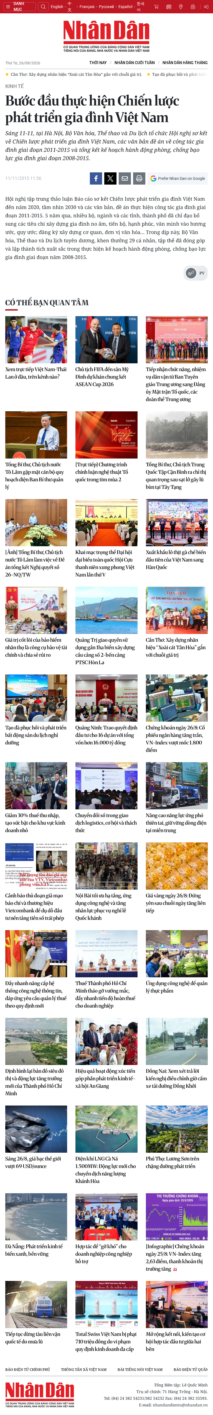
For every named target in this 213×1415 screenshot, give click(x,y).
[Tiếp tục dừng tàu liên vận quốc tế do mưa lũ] (36, 1304)
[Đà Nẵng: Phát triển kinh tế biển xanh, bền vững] (36, 1216)
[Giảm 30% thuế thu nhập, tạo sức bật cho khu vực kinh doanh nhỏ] (36, 785)
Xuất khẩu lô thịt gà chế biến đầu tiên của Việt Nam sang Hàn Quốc (176, 559)
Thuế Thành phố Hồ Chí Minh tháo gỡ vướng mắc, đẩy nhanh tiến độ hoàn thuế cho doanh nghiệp (105, 994)
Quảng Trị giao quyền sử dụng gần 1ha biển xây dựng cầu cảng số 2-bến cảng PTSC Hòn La (105, 651)
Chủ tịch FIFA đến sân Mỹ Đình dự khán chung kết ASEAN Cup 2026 (102, 376)
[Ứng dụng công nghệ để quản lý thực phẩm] (177, 953)
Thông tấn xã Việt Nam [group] (83, 1369)
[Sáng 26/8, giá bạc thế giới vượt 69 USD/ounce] (36, 1129)
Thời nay (98, 63)
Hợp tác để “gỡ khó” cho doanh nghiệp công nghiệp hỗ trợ (103, 1254)
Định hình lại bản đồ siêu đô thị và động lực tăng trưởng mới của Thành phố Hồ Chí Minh (34, 1082)
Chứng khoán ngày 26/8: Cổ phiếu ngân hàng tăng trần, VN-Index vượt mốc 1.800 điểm (175, 738)
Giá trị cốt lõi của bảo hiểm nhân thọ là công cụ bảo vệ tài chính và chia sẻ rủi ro (36, 647)
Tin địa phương (181, 6)
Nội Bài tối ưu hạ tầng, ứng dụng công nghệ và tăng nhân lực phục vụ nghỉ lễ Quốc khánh (103, 906)
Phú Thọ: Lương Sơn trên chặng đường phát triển (172, 1162)
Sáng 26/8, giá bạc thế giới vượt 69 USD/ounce (33, 1162)
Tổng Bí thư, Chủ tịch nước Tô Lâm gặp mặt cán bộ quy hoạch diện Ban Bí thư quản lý (34, 475)
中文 (70, 6)
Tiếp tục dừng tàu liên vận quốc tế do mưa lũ (32, 1338)
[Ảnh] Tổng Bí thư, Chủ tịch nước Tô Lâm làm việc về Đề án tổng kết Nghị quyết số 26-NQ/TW (35, 563)
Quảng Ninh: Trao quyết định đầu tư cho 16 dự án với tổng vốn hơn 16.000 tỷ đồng (106, 735)
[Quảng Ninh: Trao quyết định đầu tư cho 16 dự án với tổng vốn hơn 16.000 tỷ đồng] (106, 698)
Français (87, 6)
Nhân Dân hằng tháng (185, 63)
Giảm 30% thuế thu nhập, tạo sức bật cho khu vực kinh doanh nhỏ (35, 823)
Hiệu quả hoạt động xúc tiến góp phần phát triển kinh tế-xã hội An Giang (105, 1078)
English (57, 6)
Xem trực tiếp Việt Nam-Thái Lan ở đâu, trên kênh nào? (36, 373)
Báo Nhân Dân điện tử (106, 36)
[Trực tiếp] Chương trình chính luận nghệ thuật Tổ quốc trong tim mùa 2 (101, 472)
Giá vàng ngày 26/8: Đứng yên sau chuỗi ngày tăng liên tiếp (176, 903)
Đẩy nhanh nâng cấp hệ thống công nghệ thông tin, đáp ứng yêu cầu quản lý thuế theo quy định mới (36, 994)
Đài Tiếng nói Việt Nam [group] (140, 1369)
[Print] (139, 178)
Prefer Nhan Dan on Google (181, 178)
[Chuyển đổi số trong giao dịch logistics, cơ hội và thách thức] (106, 785)
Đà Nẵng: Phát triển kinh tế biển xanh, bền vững (34, 1250)
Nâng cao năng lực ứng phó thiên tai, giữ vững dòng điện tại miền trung (176, 823)
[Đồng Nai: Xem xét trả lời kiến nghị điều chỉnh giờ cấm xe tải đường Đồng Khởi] (177, 1041)
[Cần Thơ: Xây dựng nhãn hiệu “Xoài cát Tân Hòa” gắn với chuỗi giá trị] (177, 610)
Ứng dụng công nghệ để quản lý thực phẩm (176, 987)
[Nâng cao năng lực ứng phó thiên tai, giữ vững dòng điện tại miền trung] (177, 785)
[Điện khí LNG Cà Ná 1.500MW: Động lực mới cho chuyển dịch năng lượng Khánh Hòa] (106, 1129)
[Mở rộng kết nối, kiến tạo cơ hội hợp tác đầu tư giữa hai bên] (177, 1304)
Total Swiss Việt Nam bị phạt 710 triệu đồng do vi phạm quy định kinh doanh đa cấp (106, 1341)
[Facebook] (96, 178)
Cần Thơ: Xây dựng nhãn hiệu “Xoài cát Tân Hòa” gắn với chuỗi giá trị (176, 647)
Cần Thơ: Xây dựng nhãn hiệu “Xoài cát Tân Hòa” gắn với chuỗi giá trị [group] (76, 74)
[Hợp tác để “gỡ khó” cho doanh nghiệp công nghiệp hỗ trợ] (106, 1216)
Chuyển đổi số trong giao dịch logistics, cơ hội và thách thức (106, 823)
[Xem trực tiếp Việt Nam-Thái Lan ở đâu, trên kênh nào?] (36, 339)
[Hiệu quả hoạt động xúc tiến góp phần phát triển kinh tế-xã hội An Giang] (106, 1041)
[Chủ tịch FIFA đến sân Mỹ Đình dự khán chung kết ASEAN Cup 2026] (106, 339)
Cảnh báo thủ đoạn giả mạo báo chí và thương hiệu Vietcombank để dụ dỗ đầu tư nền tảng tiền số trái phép (34, 906)
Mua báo (156, 6)
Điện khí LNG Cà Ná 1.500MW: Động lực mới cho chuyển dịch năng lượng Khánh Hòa (105, 1169)
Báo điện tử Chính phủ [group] (27, 1369)
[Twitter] (110, 178)
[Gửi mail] (125, 178)
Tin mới (169, 6)
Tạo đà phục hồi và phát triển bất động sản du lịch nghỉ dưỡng (35, 735)
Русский (106, 6)
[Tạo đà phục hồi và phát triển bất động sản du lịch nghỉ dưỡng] (36, 698)
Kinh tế (14, 86)
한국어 (140, 6)
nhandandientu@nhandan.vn (180, 1405)
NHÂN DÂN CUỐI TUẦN (135, 63)
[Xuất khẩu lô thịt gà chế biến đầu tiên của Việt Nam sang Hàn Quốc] (177, 522)
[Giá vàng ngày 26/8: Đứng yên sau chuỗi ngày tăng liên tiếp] (177, 866)
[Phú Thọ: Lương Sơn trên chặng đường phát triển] (177, 1129)
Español (125, 6)
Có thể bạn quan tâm (46, 302)
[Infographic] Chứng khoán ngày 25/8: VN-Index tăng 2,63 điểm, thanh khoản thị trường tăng (175, 1257)
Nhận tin (193, 6)
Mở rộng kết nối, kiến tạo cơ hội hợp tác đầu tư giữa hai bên (175, 1341)
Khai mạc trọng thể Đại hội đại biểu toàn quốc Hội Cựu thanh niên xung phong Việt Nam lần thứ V (105, 563)
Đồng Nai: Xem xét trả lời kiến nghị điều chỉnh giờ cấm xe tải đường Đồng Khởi (176, 1078)
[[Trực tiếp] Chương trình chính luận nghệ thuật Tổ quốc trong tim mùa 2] (106, 435)
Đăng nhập (207, 6)
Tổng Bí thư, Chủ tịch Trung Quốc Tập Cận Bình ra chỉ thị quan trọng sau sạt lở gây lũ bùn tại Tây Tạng (176, 475)
